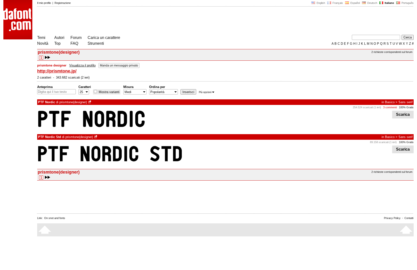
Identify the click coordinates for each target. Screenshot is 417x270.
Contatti (408, 218)
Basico (390, 102)
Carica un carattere (104, 38)
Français (337, 2)
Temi (41, 38)
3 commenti (390, 107)
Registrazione (63, 2)
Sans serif (405, 102)
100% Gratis (406, 107)
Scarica (403, 114)
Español (355, 2)
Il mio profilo (44, 2)
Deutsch (372, 2)
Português (407, 2)
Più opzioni (205, 92)
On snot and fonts (54, 218)
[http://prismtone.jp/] (90, 102)
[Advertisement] (125, 21)
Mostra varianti (108, 92)
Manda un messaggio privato (119, 65)
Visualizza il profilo (82, 65)
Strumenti (96, 43)
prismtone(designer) (73, 102)
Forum (76, 38)
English (320, 2)
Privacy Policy (392, 218)
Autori (59, 38)
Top (57, 43)
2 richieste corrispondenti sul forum (391, 52)
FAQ (74, 43)
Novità (42, 43)
